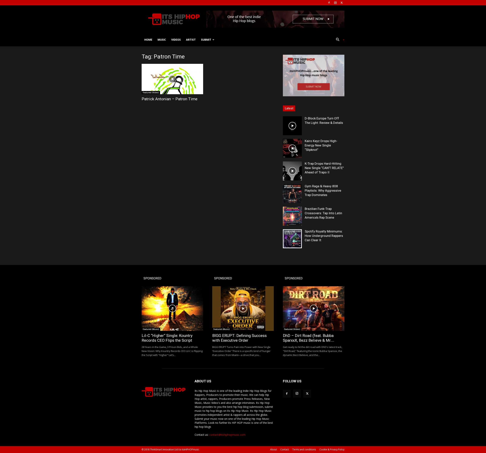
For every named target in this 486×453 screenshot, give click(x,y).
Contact (284, 449)
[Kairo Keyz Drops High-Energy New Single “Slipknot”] (292, 148)
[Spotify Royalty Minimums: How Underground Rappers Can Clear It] (292, 238)
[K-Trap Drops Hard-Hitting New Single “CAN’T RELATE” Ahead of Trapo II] (292, 170)
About (273, 449)
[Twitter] (341, 2)
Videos (176, 39)
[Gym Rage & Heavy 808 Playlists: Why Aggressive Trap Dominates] (292, 193)
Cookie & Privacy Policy (332, 449)
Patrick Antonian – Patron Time (169, 99)
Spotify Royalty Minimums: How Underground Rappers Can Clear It (324, 235)
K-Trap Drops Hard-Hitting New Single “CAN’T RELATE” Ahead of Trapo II (324, 168)
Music (162, 39)
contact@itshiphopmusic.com (227, 434)
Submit (206, 39)
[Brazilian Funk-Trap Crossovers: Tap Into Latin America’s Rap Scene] (292, 216)
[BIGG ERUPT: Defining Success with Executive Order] (243, 308)
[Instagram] (335, 2)
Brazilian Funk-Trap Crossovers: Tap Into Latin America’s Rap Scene (323, 213)
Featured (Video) (151, 92)
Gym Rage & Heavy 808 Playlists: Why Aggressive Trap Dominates (323, 190)
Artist (191, 39)
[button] (338, 40)
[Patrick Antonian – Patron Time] (172, 79)
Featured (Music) (151, 329)
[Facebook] (329, 2)
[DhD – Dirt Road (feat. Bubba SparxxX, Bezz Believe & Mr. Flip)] (313, 308)
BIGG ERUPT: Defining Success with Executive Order (239, 338)
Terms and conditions (304, 449)
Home (148, 39)
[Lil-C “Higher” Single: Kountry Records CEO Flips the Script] (172, 308)
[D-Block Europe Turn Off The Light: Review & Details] (292, 125)
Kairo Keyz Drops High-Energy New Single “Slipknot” (321, 145)
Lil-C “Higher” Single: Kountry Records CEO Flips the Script (167, 338)
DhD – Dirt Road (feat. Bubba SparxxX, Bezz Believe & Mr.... (308, 338)
